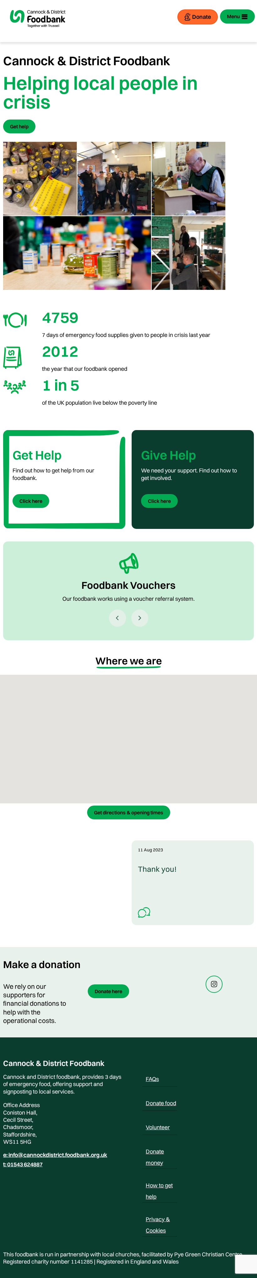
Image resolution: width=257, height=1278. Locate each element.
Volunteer (158, 1127)
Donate (201, 16)
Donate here (108, 991)
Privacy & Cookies (158, 1220)
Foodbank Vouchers (128, 585)
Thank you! (157, 869)
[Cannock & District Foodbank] (37, 32)
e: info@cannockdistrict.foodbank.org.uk (55, 1155)
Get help (19, 126)
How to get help (159, 1186)
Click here (30, 501)
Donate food (161, 1103)
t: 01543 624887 (23, 1164)
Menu (233, 16)
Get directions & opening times (128, 812)
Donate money (155, 1152)
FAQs (152, 1079)
